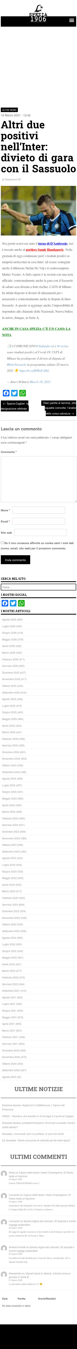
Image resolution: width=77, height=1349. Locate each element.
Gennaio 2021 (10, 1043)
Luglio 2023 (8, 864)
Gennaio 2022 (10, 984)
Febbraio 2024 (10, 818)
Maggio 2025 (9, 719)
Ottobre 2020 (9, 1063)
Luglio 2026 (8, 626)
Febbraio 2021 (10, 1037)
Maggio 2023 (9, 878)
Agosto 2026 (9, 619)
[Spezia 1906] (38, 23)
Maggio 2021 (9, 1017)
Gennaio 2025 (10, 745)
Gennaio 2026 (10, 665)
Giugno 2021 (9, 1010)
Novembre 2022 (11, 917)
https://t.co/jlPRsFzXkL (34, 370)
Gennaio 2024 (10, 825)
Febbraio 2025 (10, 738)
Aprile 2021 (8, 1023)
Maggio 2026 (9, 639)
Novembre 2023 (11, 838)
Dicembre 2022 (10, 911)
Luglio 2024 (8, 785)
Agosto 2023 (9, 858)
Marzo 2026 (8, 652)
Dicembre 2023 (10, 831)
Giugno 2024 (9, 791)
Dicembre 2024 (10, 752)
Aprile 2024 (8, 805)
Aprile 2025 (8, 725)
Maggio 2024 (9, 798)
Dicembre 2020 (10, 1050)
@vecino (62, 346)
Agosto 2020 (9, 1077)
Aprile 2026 (8, 646)
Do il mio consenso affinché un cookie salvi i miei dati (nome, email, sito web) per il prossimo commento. (37, 545)
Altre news (9, 109)
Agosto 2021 (9, 997)
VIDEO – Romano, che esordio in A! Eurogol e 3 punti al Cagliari (38, 1116)
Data (5, 1298)
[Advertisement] (38, 65)
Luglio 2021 (8, 1003)
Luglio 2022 (8, 944)
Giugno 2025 (9, 712)
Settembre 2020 (11, 1070)
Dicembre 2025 (10, 672)
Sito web (6, 532)
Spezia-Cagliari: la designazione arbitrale (14, 406)
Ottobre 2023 (9, 844)
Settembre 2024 (11, 772)
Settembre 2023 (11, 851)
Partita (21, 1298)
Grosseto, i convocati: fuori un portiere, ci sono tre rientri (33, 1133)
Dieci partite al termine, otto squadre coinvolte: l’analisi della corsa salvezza (59, 408)
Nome (5, 510)
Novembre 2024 (11, 758)
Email (5, 521)
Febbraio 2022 (10, 977)
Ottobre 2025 (9, 685)
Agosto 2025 (9, 699)
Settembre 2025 (11, 692)
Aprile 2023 (8, 884)
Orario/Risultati (47, 1298)
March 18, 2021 (40, 382)
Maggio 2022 (9, 957)
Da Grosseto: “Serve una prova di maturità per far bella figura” (36, 1140)
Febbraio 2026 (10, 659)
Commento (9, 452)
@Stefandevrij (44, 346)
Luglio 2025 (8, 705)
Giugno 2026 (9, 632)
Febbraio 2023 (10, 898)
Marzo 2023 (8, 891)
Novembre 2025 (11, 679)
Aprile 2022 (8, 964)
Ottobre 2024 (9, 765)
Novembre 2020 (11, 1057)
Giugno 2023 (9, 871)
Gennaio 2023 (10, 904)
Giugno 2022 (9, 951)
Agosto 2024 (9, 778)
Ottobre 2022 (9, 924)
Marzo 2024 (8, 811)
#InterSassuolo (16, 364)
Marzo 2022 (8, 970)
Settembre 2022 (11, 931)
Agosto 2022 (9, 937)
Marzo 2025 (8, 732)
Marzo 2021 (8, 1030)
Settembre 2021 (11, 990)
